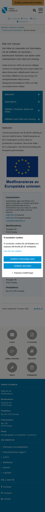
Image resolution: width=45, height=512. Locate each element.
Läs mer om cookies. (13, 251)
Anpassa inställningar (23, 273)
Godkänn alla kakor (22, 266)
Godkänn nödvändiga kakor (22, 259)
